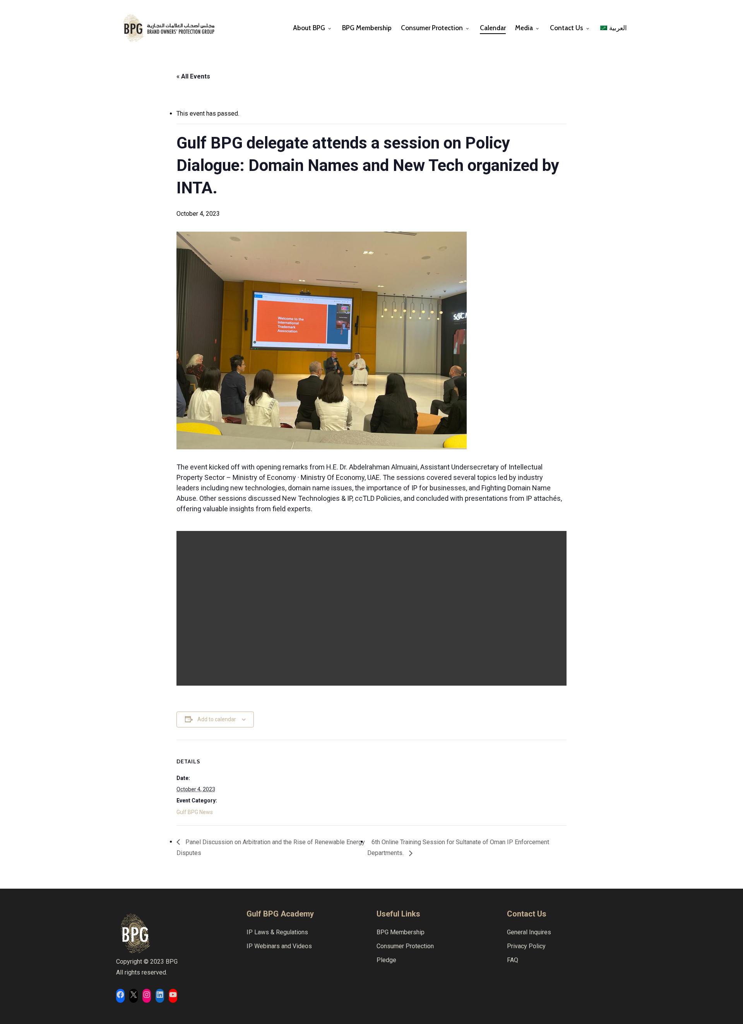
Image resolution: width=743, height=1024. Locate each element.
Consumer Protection (405, 946)
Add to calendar (216, 719)
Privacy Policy (526, 946)
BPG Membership (401, 932)
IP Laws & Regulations (277, 932)
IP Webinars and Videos (279, 946)
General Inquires (529, 932)
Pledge (386, 960)
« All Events (193, 76)
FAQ (512, 960)
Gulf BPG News (194, 812)
